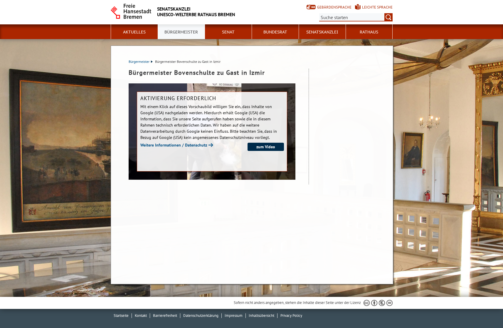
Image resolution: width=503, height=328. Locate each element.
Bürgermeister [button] (181, 32)
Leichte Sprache (377, 7)
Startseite (121, 315)
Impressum (234, 315)
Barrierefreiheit (165, 315)
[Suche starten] (388, 17)
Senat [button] (228, 32)
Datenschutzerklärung (200, 315)
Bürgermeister (139, 61)
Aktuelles (134, 32)
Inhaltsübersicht (261, 315)
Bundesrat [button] (275, 32)
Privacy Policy (291, 315)
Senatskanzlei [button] (322, 32)
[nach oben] (485, 310)
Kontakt (141, 315)
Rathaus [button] (369, 32)
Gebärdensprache (334, 7)
